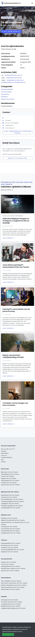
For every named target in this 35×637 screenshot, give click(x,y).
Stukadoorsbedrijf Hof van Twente (12, 506)
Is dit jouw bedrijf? (11, 31)
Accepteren (8, 634)
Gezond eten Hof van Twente (10, 485)
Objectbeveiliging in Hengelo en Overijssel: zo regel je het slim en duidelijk (16, 220)
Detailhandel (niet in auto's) (13, 75)
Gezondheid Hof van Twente (10, 480)
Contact (3, 451)
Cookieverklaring (6, 457)
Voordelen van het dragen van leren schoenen (15, 404)
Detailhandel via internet (14, 78)
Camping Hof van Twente (9, 527)
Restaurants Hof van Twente (10, 495)
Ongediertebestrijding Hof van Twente (13, 608)
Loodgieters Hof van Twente (10, 503)
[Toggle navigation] (32, 3)
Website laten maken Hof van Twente (13, 568)
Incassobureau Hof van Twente (11, 604)
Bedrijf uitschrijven (17, 158)
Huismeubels (5, 94)
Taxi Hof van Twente (7, 476)
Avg (2, 460)
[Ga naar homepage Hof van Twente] (11, 3)
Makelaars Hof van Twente (9, 552)
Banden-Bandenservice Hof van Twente (14, 585)
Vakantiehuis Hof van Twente (10, 531)
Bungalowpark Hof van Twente (11, 533)
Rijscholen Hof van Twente (9, 472)
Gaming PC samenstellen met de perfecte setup (16, 310)
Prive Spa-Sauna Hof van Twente (11, 602)
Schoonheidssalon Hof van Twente (12, 499)
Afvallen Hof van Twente (9, 483)
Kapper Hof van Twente (8, 478)
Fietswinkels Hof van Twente (10, 474)
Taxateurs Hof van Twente (9, 548)
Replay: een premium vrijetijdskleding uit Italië (13, 356)
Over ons (4, 455)
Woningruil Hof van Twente (9, 600)
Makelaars (4, 97)
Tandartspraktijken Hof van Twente (12, 501)
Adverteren (4, 453)
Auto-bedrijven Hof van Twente (11, 581)
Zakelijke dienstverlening (13, 216)
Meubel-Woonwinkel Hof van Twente (13, 520)
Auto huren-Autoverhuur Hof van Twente (14, 583)
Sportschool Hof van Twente (10, 571)
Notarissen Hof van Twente (9, 545)
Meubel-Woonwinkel (7, 99)
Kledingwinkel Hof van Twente (10, 566)
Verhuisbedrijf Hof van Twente (10, 508)
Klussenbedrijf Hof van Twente (10, 543)
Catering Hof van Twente (9, 497)
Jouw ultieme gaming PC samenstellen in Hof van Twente (16, 266)
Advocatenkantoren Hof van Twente (12, 587)
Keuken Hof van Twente (8, 562)
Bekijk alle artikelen (6, 190)
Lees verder (8, 238)
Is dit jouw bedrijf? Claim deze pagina (17, 132)
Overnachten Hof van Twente (10, 529)
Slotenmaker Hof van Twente (10, 589)
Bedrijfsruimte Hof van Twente (10, 606)
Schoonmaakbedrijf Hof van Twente (12, 550)
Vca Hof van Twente (7, 564)
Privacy (3, 462)
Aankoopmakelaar (7, 17)
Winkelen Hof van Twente (9, 518)
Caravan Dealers (6, 92)
